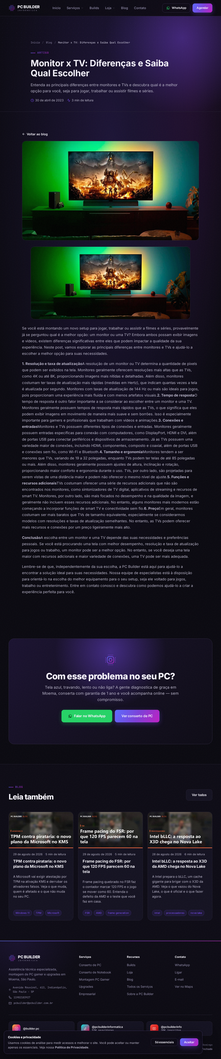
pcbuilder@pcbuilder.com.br (33, 1003)
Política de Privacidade (71, 1047)
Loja (108, 8)
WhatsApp (182, 965)
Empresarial (87, 994)
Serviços (73, 8)
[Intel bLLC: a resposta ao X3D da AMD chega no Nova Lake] (180, 830)
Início (56, 8)
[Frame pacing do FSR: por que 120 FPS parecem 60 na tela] (110, 830)
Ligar (178, 972)
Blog (124, 8)
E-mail (179, 979)
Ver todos (199, 795)
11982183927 (22, 997)
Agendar (202, 8)
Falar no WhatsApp (90, 716)
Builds (94, 8)
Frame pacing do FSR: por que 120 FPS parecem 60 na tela (109, 866)
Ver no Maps (184, 986)
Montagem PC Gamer (94, 979)
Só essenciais (164, 1042)
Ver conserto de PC (137, 716)
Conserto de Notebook (95, 972)
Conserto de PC (90, 965)
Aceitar (189, 1042)
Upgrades (86, 986)
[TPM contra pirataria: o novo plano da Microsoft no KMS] (41, 830)
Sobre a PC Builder (140, 994)
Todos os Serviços (140, 986)
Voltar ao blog (37, 134)
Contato (140, 8)
